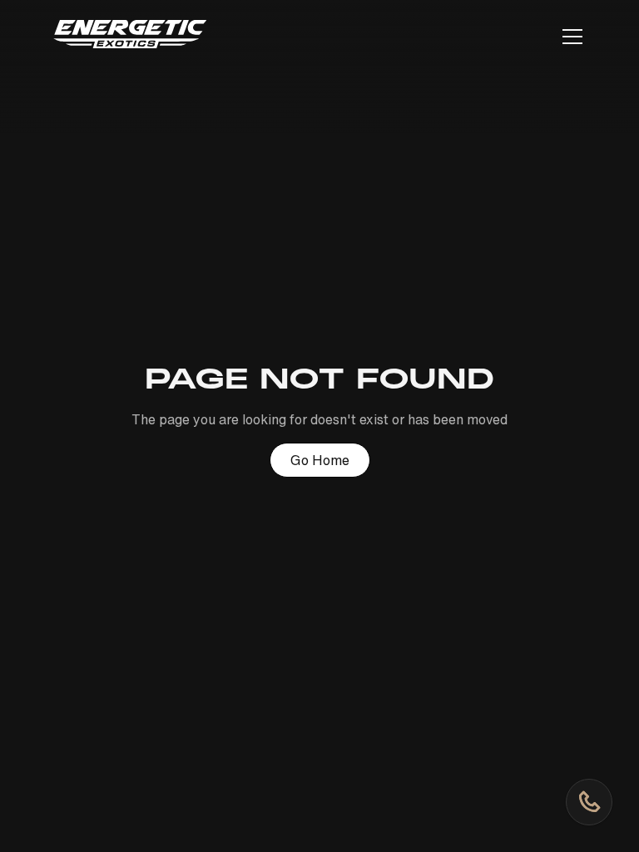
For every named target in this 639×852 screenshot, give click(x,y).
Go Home (319, 460)
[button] (569, 37)
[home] (130, 37)
